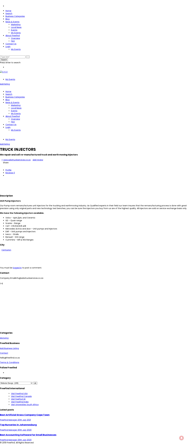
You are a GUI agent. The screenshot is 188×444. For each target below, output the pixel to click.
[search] (28, 56)
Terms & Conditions (9, 362)
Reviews (10, 172)
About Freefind (13, 35)
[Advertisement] (50, 185)
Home (8, 10)
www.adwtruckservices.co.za (17, 159)
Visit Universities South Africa (25, 404)
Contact (4, 353)
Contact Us (11, 43)
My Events (16, 32)
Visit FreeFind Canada (21, 396)
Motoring (4, 338)
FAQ (13, 41)
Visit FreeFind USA (19, 393)
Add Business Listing (9, 348)
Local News (16, 27)
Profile (8, 170)
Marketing (16, 24)
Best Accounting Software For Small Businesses (28, 434)
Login (8, 46)
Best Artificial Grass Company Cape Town (25, 414)
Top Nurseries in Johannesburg (18, 424)
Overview (15, 38)
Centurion (6, 250)
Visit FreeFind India (19, 401)
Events (14, 30)
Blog (7, 19)
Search (9, 13)
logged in (17, 267)
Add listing (5, 84)
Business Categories (15, 16)
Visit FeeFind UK (18, 399)
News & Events (12, 21)
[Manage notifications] (181, 438)
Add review (38, 159)
